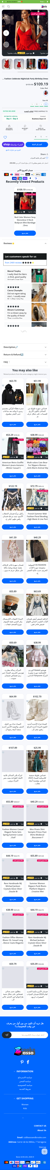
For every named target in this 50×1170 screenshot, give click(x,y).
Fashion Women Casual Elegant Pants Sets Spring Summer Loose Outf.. (12, 833)
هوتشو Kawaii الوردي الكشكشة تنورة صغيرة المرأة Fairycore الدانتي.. (37, 673)
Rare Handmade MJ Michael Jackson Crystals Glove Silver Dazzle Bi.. (13, 887)
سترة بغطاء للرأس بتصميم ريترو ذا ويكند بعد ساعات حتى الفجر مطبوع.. (13, 411)
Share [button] (43, 154)
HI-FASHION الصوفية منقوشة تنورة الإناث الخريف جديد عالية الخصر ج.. (37, 569)
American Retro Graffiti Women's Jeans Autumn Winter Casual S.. (13, 465)
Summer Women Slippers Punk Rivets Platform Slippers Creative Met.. (37, 887)
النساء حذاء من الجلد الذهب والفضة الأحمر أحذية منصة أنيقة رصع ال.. (13, 727)
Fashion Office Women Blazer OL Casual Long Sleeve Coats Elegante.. (12, 940)
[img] (28, 262)
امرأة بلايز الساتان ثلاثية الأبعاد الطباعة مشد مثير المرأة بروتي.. (13, 778)
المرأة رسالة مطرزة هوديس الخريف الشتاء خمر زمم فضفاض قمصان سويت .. (13, 674)
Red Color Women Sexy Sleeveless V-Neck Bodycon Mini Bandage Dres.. (25, 221)
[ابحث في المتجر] (8, 6)
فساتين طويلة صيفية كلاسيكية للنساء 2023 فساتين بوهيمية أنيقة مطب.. (37, 779)
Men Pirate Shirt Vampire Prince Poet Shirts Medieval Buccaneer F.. (37, 833)
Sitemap (42, 1147)
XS (37, 104)
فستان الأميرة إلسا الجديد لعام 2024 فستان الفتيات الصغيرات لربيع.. (37, 994)
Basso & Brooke (22, 1157)
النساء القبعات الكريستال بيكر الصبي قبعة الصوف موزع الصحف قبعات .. (13, 622)
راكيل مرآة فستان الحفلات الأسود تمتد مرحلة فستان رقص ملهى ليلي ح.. (12, 516)
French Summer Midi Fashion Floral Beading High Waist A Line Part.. (37, 516)
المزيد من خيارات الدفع (13, 150)
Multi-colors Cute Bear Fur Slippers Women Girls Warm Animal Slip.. (37, 465)
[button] (47, 2)
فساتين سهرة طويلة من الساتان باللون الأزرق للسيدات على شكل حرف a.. (37, 412)
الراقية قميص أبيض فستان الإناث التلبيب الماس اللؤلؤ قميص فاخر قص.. (37, 622)
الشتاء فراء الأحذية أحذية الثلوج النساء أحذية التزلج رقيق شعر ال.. (37, 727)
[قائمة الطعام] (3, 6)
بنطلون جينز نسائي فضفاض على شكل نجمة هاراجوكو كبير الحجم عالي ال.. (12, 995)
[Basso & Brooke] (44, 6)
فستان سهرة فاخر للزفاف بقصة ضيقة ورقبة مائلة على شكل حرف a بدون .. (12, 568)
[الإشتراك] (7, 1035)
